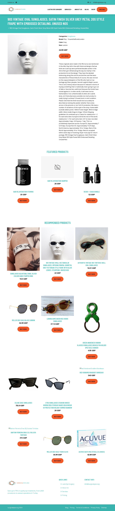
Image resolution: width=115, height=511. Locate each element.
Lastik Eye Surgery (55, 9)
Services (65, 491)
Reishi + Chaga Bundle (92, 192)
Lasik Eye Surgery (68, 484)
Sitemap (104, 508)
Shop (93, 9)
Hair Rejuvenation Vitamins (23, 192)
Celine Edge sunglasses (23, 403)
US (90, 2)
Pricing (102, 9)
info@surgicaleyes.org (99, 2)
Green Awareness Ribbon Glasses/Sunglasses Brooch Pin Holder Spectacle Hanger (91, 345)
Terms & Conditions (82, 508)
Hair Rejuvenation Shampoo (57, 181)
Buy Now (64, 56)
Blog (87, 9)
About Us (78, 9)
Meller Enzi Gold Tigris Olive (57, 452)
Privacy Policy (95, 508)
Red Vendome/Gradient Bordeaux (92, 372)
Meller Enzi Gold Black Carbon (23, 320)
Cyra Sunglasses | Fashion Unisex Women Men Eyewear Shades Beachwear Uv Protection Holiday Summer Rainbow (57, 405)
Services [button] (68, 9)
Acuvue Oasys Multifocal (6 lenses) (92, 452)
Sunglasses (71, 36)
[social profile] (16, 2)
